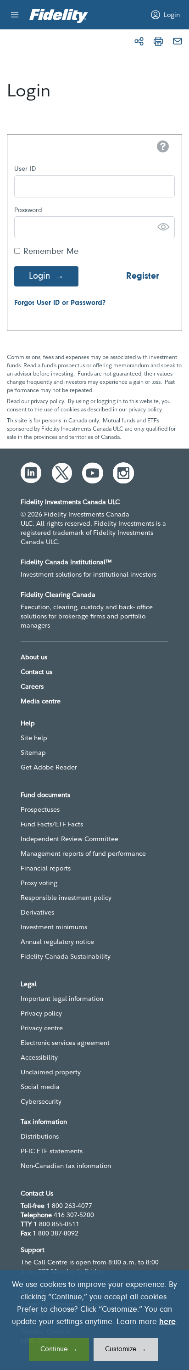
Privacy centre (42, 1028)
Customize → (125, 1349)
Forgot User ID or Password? (60, 303)
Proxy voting (39, 883)
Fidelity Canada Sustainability (66, 956)
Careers (32, 686)
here (167, 1322)
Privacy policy (41, 1013)
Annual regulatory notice (57, 942)
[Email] (177, 41)
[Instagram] (123, 472)
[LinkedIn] (31, 472)
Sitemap (33, 752)
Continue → (59, 1349)
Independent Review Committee (69, 839)
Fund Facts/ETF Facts (52, 824)
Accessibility (39, 1057)
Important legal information (62, 998)
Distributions (40, 1136)
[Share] (139, 41)
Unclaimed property (51, 1072)
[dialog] (94, 1320)
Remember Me (50, 251)
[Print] (158, 41)
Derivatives (37, 912)
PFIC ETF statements (52, 1151)
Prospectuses (40, 809)
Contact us (36, 672)
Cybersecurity (41, 1101)
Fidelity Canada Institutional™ (66, 562)
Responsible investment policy (66, 897)
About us (34, 657)
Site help (34, 738)
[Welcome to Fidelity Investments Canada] (58, 16)
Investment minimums (54, 927)
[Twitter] (61, 472)
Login (39, 276)
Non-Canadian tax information (66, 1166)
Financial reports (46, 868)
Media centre (41, 701)
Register (142, 276)
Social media (40, 1087)
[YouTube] (92, 472)
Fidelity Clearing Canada (58, 594)
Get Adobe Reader (49, 767)
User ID (25, 169)
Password (28, 210)
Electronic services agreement (65, 1043)
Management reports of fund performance (83, 853)
